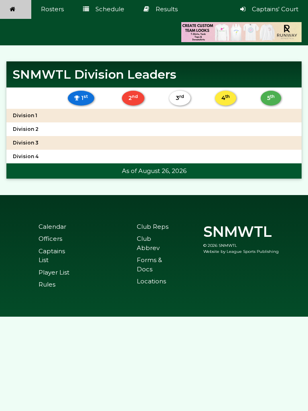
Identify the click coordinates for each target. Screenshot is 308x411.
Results (167, 9)
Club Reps (152, 226)
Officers (50, 238)
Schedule (109, 9)
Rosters (52, 9)
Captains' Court (275, 9)
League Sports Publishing (253, 251)
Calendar (52, 226)
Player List (53, 272)
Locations (151, 281)
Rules (46, 284)
